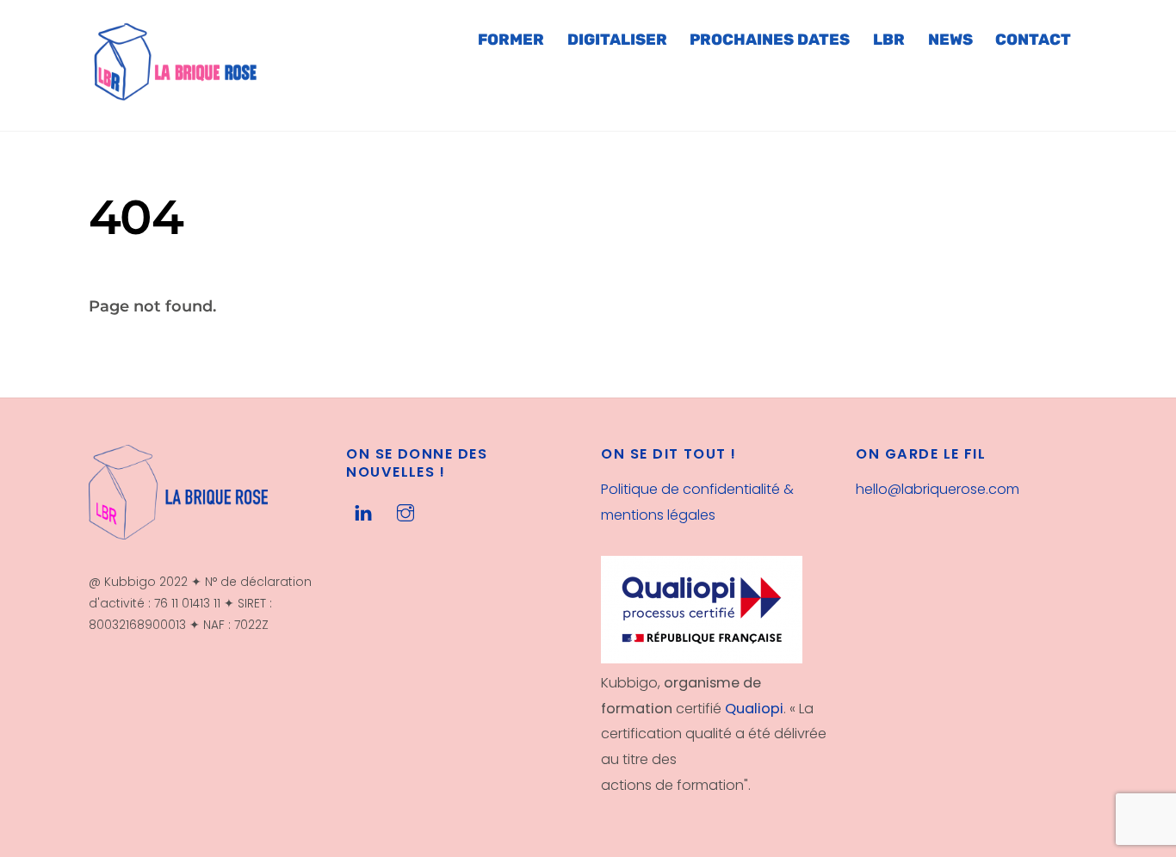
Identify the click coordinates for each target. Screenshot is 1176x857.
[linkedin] (363, 511)
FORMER (511, 39)
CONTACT (1033, 39)
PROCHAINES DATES (770, 39)
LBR (889, 39)
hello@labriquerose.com (937, 489)
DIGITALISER (617, 39)
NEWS (950, 39)
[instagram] (405, 511)
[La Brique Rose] (176, 94)
